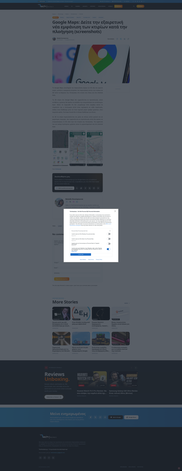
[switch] (108, 234)
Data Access (91, 259)
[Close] (115, 211)
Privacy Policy (99, 259)
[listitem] (91, 231)
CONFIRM (80, 254)
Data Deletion (83, 259)
